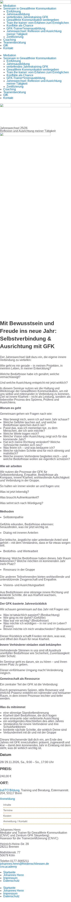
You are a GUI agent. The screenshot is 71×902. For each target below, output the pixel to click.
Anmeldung (7, 798)
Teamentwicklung (14, 42)
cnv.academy (8, 866)
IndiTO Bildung (9, 790)
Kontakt (8, 48)
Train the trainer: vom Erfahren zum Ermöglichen (38, 22)
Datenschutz (11, 880)
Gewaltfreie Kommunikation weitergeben (33, 19)
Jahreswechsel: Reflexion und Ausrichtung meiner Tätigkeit (34, 33)
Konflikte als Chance (20, 25)
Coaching (9, 39)
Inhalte (7, 804)
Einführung (14, 11)
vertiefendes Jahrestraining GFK (27, 17)
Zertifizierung (15, 36)
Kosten (7, 815)
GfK (5, 45)
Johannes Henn (13, 875)
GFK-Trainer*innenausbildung (26, 28)
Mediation (9, 5)
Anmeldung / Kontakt (15, 821)
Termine (8, 810)
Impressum (10, 878)
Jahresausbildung (18, 14)
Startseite (9, 872)
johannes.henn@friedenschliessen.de (24, 863)
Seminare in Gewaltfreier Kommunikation (29, 8)
